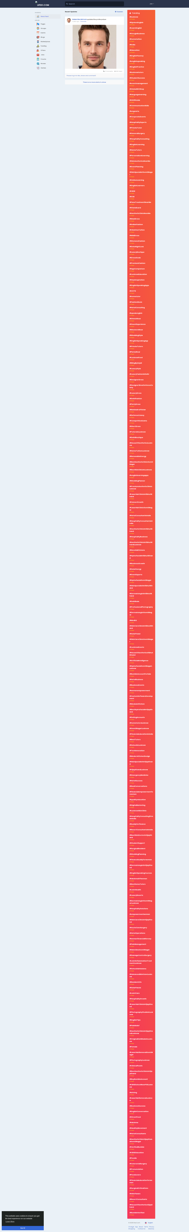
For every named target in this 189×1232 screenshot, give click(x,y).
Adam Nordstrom (79, 19)
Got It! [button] (22, 1228)
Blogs (42, 37)
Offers (42, 50)
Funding (43, 46)
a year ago (75, 21)
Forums (43, 59)
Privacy (151, 1227)
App (136, 1227)
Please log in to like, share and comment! (81, 76)
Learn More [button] (10, 1221)
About (141, 1227)
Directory (151, 1229)
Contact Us (141, 1229)
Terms (146, 1227)
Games (43, 68)
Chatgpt (131, 1227)
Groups (43, 28)
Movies (43, 63)
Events (42, 33)
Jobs (42, 55)
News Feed (44, 16)
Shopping (131, 1229)
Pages (42, 24)
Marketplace (45, 42)
